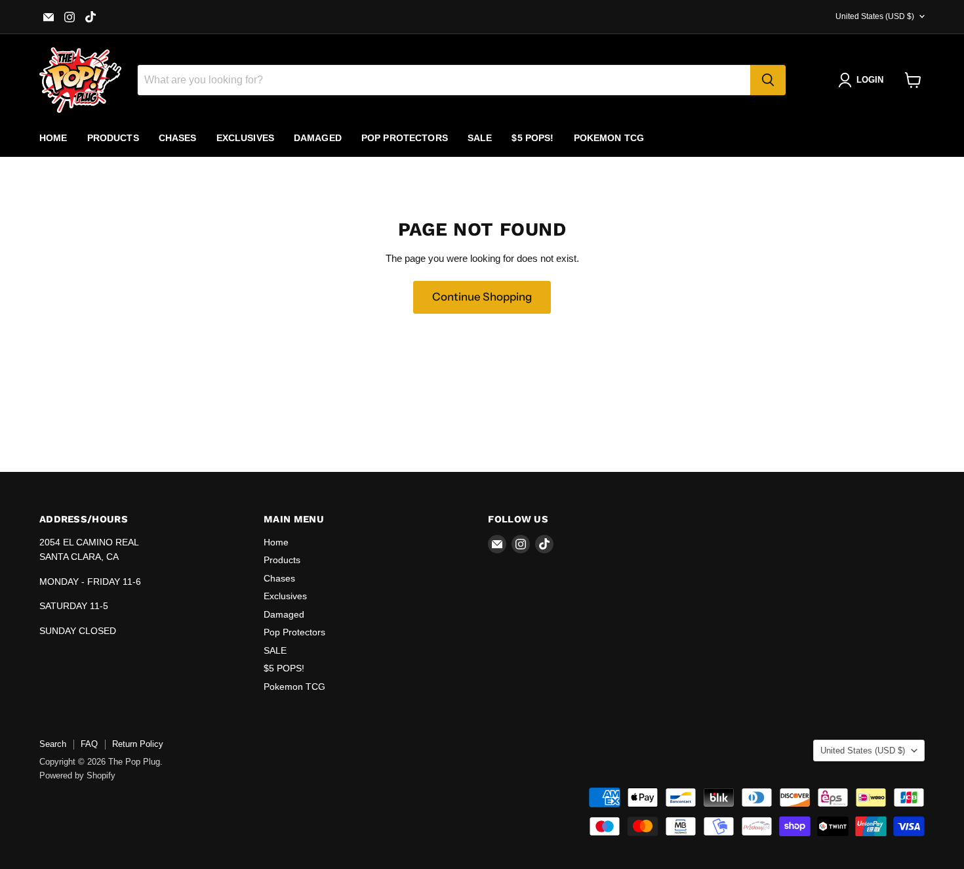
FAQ (89, 744)
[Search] (768, 80)
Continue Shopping (482, 296)
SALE (480, 138)
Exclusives (245, 138)
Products (113, 138)
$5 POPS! (532, 138)
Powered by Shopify (77, 775)
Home (53, 138)
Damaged (318, 138)
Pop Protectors (404, 138)
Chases (178, 138)
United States (874, 16)
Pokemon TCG (609, 138)
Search (52, 744)
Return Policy (137, 744)
